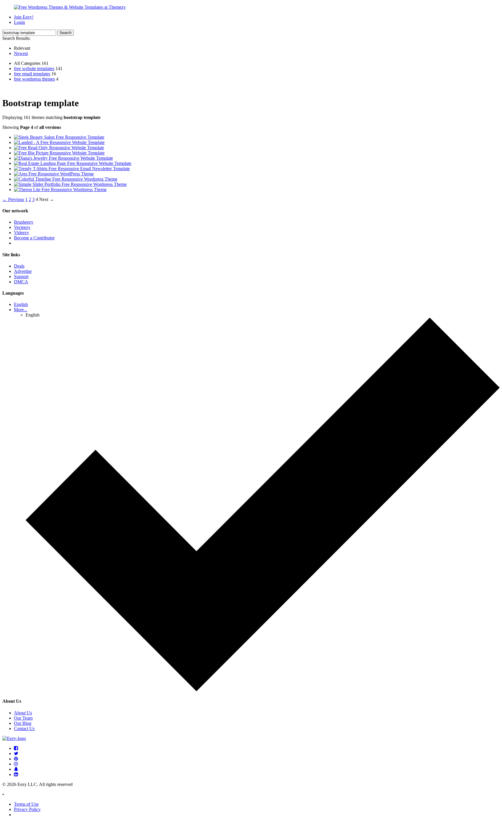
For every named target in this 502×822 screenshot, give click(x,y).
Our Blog (22, 723)
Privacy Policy (27, 809)
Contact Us (24, 728)
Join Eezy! (23, 17)
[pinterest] (16, 758)
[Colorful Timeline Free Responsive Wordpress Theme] (65, 179)
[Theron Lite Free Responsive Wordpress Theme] (60, 189)
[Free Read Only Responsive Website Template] (59, 147)
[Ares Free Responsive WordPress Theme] (54, 173)
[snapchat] (16, 769)
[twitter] (16, 753)
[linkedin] (16, 774)
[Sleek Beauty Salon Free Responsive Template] (59, 137)
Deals (19, 266)
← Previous (13, 199)
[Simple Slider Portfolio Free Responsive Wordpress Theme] (70, 184)
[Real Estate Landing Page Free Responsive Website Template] (72, 163)
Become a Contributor (34, 237)
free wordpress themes (34, 78)
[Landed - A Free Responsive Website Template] (59, 142)
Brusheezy (23, 222)
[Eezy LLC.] (14, 738)
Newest (21, 53)
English (21, 304)
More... (20, 309)
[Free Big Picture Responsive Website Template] (59, 152)
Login (19, 22)
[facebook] (16, 748)
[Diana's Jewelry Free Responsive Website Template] (63, 158)
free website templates (34, 68)
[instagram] (16, 763)
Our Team (23, 718)
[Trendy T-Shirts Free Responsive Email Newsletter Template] (72, 168)
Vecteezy (22, 227)
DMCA (21, 281)
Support (21, 276)
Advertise (23, 271)
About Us (23, 712)
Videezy (21, 232)
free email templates (32, 73)
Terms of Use (26, 804)
